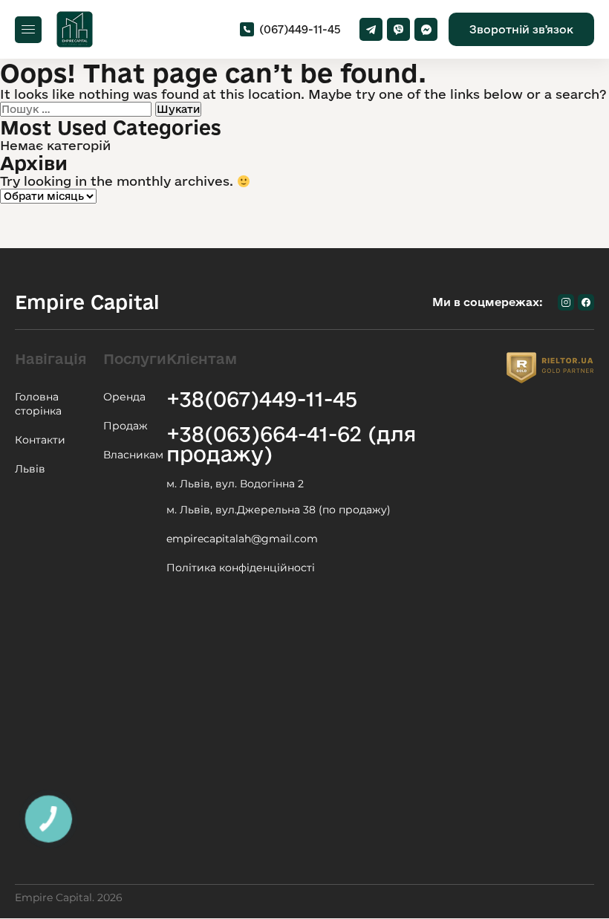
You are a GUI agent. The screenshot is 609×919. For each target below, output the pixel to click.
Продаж (125, 425)
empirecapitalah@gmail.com (242, 538)
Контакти (40, 439)
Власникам (133, 454)
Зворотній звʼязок (521, 29)
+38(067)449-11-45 (261, 398)
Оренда (124, 396)
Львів (30, 468)
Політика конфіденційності (240, 567)
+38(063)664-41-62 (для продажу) (291, 443)
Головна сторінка (38, 404)
